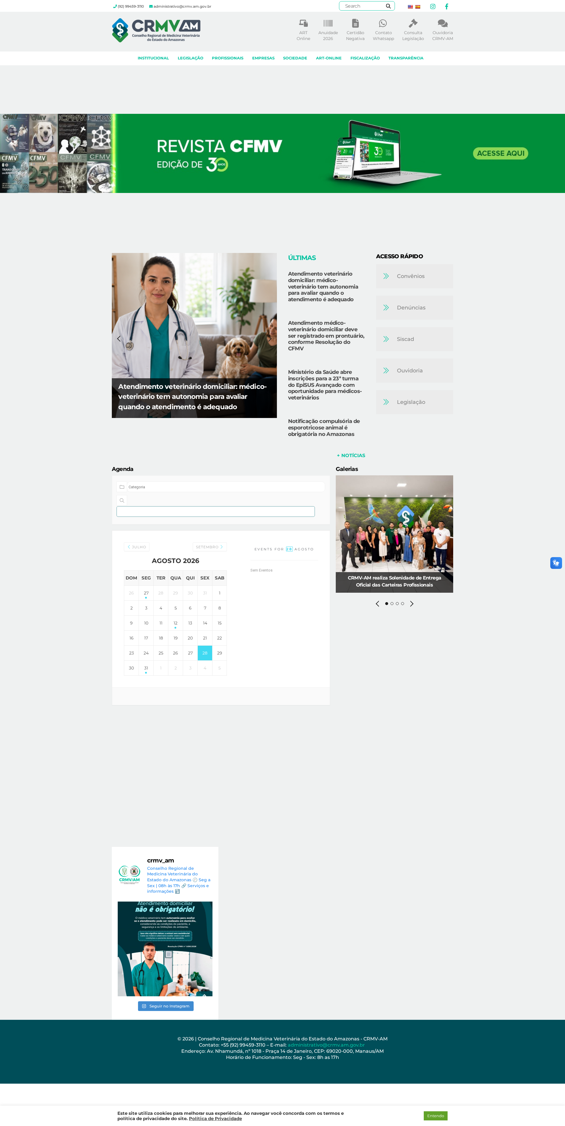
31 (146, 668)
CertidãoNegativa (355, 35)
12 (175, 623)
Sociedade (295, 58)
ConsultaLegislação (413, 35)
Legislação (190, 58)
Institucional (153, 58)
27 (146, 593)
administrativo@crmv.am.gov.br (327, 1045)
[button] (282, 153)
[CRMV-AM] (156, 39)
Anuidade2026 (328, 35)
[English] (410, 6)
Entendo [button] (435, 1115)
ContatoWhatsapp (383, 35)
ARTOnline (303, 35)
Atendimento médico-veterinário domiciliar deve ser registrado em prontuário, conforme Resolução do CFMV (326, 336)
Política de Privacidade (215, 1118)
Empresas (263, 58)
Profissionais (227, 58)
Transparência (405, 58)
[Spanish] (417, 6)
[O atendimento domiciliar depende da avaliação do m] (165, 949)
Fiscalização (365, 58)
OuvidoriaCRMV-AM (442, 35)
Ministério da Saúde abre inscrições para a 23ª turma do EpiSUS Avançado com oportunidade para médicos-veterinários (325, 385)
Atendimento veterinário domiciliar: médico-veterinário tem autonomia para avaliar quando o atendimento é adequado (192, 396)
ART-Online (329, 58)
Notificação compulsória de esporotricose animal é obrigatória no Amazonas (324, 427)
